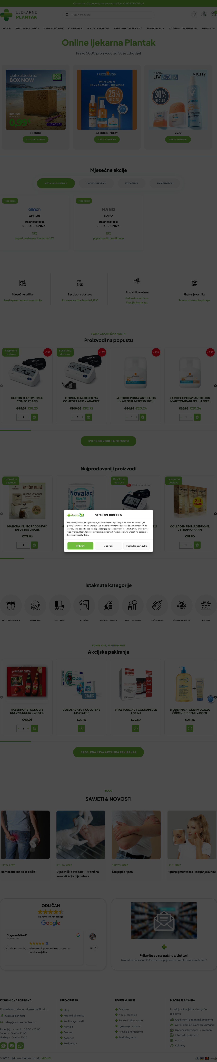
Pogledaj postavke (136, 545)
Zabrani (108, 545)
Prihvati (80, 545)
